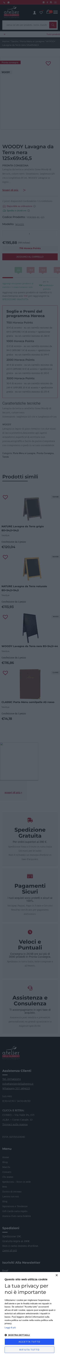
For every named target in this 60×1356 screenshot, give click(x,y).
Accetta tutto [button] (29, 1342)
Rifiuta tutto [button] (29, 1349)
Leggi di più (10, 1327)
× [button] (56, 1275)
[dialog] (30, 1314)
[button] (30, 1335)
